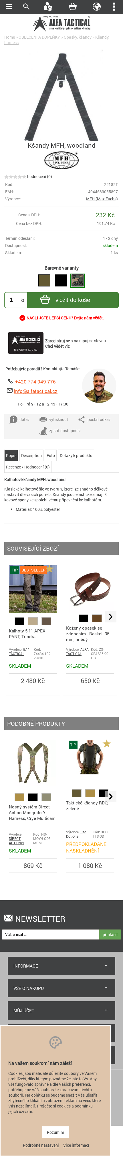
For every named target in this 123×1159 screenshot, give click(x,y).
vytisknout (58, 419)
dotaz (24, 419)
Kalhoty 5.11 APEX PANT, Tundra (27, 633)
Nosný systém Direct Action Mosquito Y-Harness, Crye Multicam (32, 812)
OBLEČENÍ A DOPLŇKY (39, 37)
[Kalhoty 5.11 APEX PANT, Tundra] (33, 611)
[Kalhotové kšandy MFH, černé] (61, 281)
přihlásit (110, 934)
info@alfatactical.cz (35, 391)
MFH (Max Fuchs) (102, 198)
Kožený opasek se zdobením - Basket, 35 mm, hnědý (87, 633)
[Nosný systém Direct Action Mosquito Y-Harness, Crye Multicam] (33, 784)
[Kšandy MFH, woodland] (77, 281)
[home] (61, 30)
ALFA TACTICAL (77, 651)
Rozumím (55, 1132)
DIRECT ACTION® (16, 840)
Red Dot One (76, 834)
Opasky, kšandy (78, 37)
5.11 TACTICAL (19, 651)
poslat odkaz (99, 419)
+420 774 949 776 (35, 381)
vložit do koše (72, 300)
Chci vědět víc (57, 346)
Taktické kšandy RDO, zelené (87, 805)
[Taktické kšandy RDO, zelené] (90, 773)
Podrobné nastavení (41, 1145)
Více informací (76, 1145)
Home (9, 37)
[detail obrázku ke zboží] (61, 102)
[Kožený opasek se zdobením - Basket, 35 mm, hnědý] (90, 611)
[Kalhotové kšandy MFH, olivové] (44, 281)
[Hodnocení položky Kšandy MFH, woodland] (15, 176)
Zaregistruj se (57, 340)
